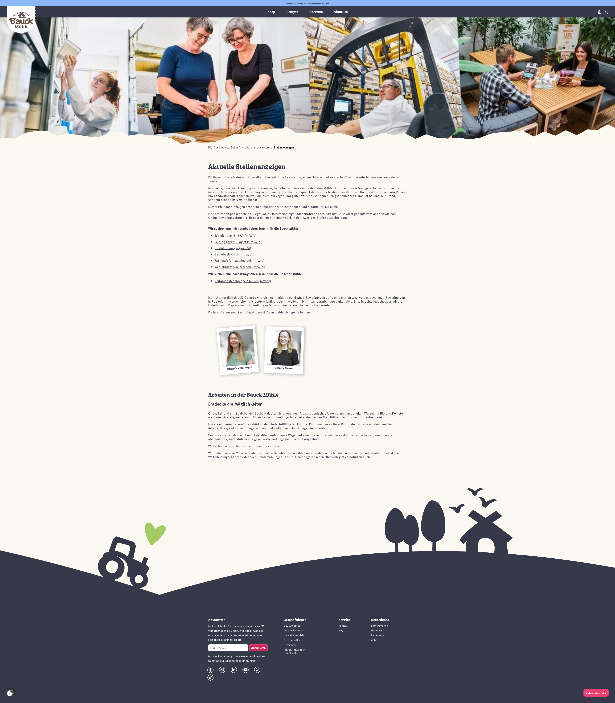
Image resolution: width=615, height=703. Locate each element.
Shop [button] (271, 12)
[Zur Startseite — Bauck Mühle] (21, 19)
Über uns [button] (316, 12)
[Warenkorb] (606, 12)
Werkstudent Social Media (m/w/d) (240, 266)
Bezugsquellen (292, 640)
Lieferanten (290, 645)
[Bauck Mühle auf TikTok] (210, 677)
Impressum (377, 635)
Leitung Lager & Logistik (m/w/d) (238, 241)
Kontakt (343, 626)
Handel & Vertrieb (293, 635)
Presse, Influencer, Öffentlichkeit (294, 651)
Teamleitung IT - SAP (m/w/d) (236, 235)
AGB (373, 640)
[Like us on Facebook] (210, 670)
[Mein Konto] (599, 12)
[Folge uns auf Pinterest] (257, 670)
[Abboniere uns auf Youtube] (245, 670)
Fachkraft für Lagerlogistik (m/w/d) (240, 260)
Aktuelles (341, 12)
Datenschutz (378, 630)
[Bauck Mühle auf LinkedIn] (233, 670)
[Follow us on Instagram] (222, 670)
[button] (237, 350)
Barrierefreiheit (379, 626)
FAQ (341, 630)
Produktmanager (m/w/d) (233, 248)
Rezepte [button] (292, 12)
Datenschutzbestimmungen (238, 660)
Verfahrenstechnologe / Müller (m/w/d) (243, 280)
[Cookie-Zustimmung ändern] (10, 693)
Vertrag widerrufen (596, 693)
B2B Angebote (292, 626)
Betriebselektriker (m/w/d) (234, 254)
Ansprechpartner (293, 630)
